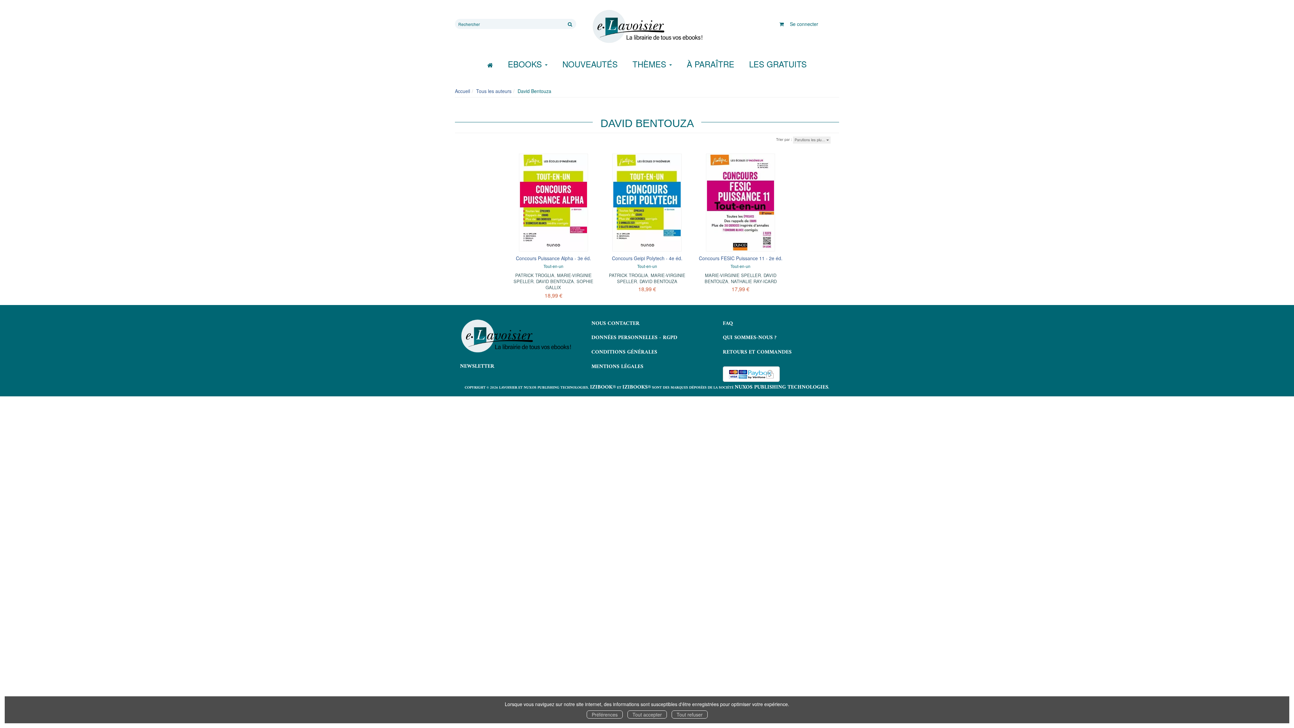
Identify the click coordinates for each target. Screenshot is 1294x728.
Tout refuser (690, 714)
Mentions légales (617, 366)
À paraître (710, 64)
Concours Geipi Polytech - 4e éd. (647, 258)
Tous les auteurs (494, 91)
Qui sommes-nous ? (749, 337)
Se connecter (804, 24)
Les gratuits (778, 64)
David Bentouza (555, 281)
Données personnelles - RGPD (634, 337)
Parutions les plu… (810, 139)
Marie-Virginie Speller (733, 275)
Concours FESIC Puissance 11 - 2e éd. (740, 258)
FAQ (728, 323)
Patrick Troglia (534, 275)
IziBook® (603, 387)
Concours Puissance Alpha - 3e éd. (553, 258)
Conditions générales (624, 352)
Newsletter (477, 366)
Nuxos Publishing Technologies (781, 387)
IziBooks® (636, 387)
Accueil (462, 91)
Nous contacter (615, 323)
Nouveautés (590, 64)
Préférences (605, 714)
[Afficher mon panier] (781, 24)
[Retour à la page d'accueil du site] (647, 26)
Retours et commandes (757, 352)
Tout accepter (647, 714)
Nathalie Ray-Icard (754, 281)
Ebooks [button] (526, 64)
